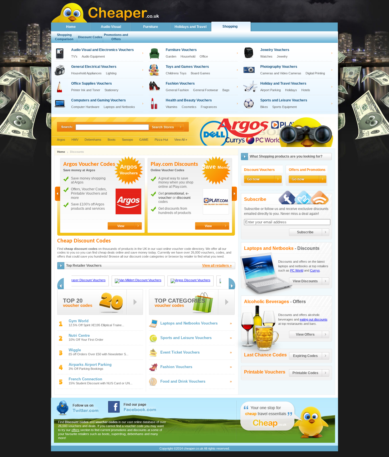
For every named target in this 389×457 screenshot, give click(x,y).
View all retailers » (217, 266)
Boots (112, 139)
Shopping (230, 26)
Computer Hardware (85, 107)
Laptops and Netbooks (119, 107)
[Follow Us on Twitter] (303, 197)
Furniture (150, 27)
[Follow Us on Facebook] (286, 197)
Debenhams (93, 139)
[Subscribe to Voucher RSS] (320, 197)
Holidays (291, 90)
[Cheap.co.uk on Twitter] (77, 408)
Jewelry (282, 56)
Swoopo (127, 139)
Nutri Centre (79, 335)
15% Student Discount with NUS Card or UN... (100, 383)
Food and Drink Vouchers (182, 381)
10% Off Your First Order (86, 339)
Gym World (79, 321)
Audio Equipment (93, 56)
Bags (226, 90)
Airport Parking (270, 90)
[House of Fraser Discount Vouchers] (78, 281)
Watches (266, 56)
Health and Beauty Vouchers (189, 100)
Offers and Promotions (307, 170)
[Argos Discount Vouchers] (190, 281)
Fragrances (209, 107)
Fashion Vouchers (180, 83)
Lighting (111, 73)
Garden (171, 56)
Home (71, 27)
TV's (74, 56)
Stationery (111, 90)
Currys (315, 270)
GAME (143, 139)
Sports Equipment (284, 107)
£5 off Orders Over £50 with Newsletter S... (98, 354)
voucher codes (77, 305)
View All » (180, 139)
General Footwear (205, 90)
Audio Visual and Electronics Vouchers (102, 50)
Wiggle (75, 350)
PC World (296, 270)
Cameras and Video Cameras (280, 73)
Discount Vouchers (259, 170)
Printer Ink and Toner (85, 90)
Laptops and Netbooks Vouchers (189, 323)
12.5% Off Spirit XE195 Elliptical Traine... (96, 325)
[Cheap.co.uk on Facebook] (132, 407)
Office (204, 56)
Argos (61, 139)
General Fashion (177, 90)
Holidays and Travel (190, 27)
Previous (57, 194)
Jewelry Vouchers (274, 50)
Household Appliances (86, 73)
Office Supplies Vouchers (91, 83)
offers (75, 430)
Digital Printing (315, 73)
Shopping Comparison (64, 37)
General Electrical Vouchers (93, 67)
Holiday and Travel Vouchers (283, 83)
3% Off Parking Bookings (86, 368)
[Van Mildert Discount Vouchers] (138, 281)
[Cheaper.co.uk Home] (69, 21)
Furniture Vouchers (181, 50)
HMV (74, 139)
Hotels (305, 90)
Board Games (200, 73)
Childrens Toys (176, 73)
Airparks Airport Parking (90, 364)
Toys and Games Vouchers (187, 67)
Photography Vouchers (278, 67)
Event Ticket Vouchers (180, 352)
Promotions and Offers (116, 37)
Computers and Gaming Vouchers (98, 100)
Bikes (264, 107)
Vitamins (171, 107)
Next (234, 194)
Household (188, 56)
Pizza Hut (161, 139)
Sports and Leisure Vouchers (283, 100)
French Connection (85, 379)
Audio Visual (111, 27)
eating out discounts (313, 319)
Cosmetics (189, 107)
